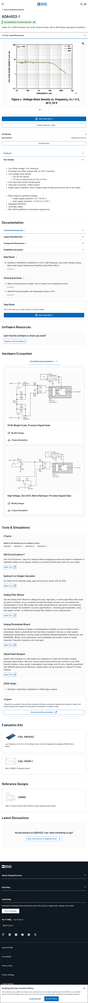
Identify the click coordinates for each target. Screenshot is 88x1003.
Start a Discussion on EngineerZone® (42, 839)
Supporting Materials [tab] (14, 237)
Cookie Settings (8, 984)
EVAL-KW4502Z (26, 736)
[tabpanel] (44, 189)
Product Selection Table (45, 125)
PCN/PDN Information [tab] (13, 250)
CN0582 (22, 797)
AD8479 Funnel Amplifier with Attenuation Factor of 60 (31, 291)
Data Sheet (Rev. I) (46, 119)
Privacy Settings (8, 975)
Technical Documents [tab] (14, 230)
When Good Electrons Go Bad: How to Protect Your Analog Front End (37, 284)
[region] (44, 994)
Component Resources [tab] (15, 243)
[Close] (84, 988)
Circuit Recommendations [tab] (42, 361)
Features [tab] (8, 153)
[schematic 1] (44, 74)
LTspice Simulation (19, 440)
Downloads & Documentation (42, 712)
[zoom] (44, 396)
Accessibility (6, 957)
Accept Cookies (51, 999)
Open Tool (8, 567)
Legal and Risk (7, 947)
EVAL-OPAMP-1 (25, 761)
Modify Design (17, 433)
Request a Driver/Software (15, 341)
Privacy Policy (7, 966)
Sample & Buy (44, 143)
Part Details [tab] (9, 160)
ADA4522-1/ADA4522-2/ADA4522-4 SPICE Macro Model (32, 689)
